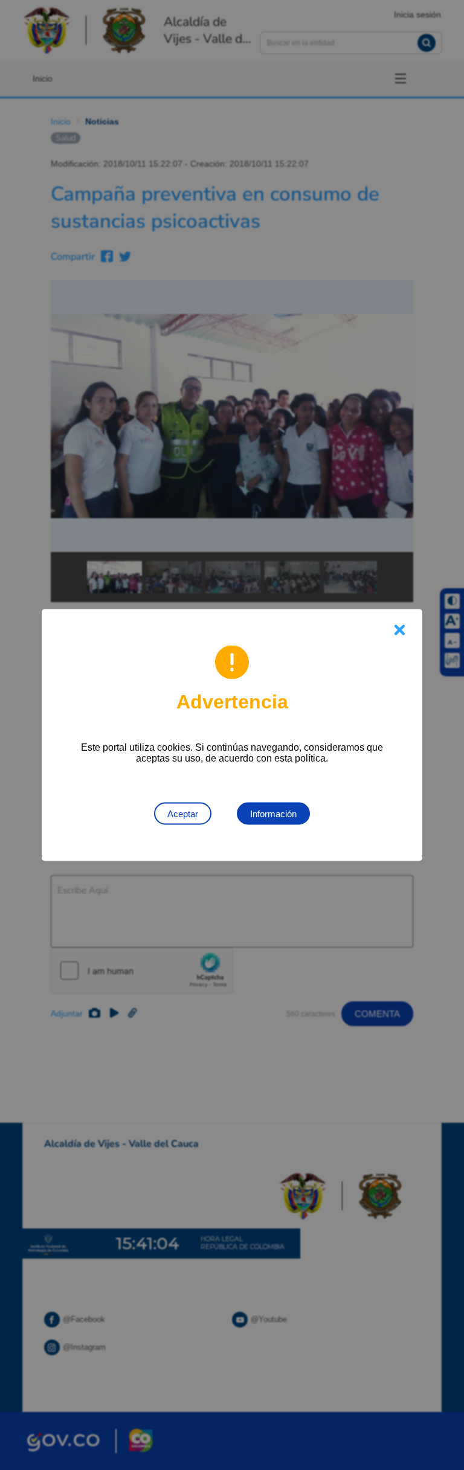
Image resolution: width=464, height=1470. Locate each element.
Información (273, 814)
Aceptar (182, 814)
